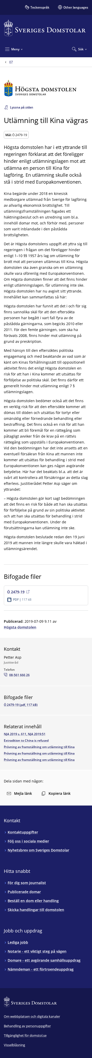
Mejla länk (23, 793)
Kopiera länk (60, 793)
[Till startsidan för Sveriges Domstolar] (45, 28)
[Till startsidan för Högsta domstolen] (46, 88)
